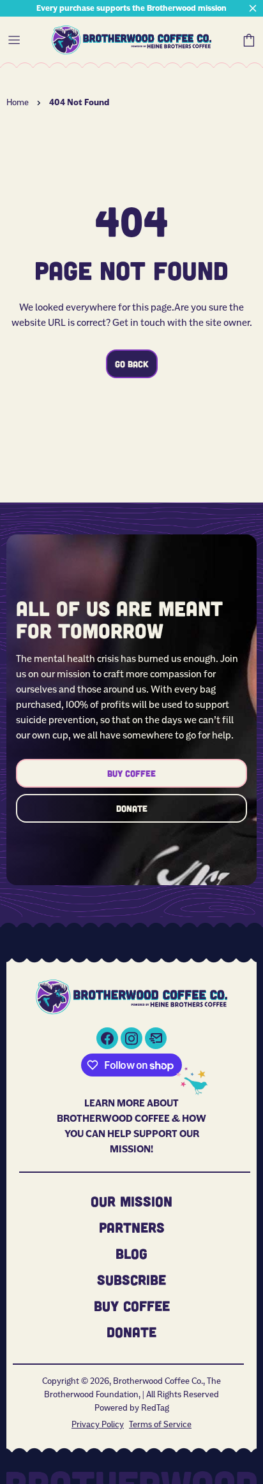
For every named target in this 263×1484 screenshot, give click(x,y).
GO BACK (132, 363)
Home (17, 102)
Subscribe (131, 1279)
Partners (132, 1227)
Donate (131, 808)
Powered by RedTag (131, 1407)
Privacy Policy (97, 1424)
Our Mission (131, 1201)
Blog (131, 1253)
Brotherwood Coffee (131, 40)
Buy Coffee (131, 773)
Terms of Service (160, 1424)
